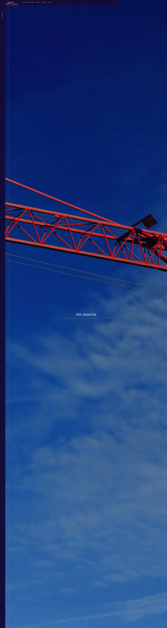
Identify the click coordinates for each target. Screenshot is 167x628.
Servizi (37, 2)
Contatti (50, 2)
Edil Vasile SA (25, 2)
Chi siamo (32, 2)
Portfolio (43, 2)
